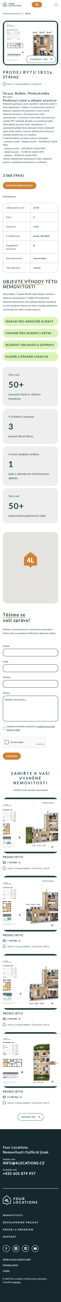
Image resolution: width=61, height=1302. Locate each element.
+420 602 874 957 (19, 1173)
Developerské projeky (21, 1222)
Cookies (6, 1271)
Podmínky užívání (10, 1265)
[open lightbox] (30, 43)
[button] (55, 4)
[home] (13, 5)
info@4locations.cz (24, 1163)
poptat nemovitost (19, 185)
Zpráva (6, 692)
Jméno (6, 645)
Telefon (6, 677)
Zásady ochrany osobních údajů (16, 1259)
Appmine (17, 1282)
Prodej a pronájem (18, 1229)
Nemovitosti (13, 1215)
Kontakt (9, 1236)
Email (5, 661)
